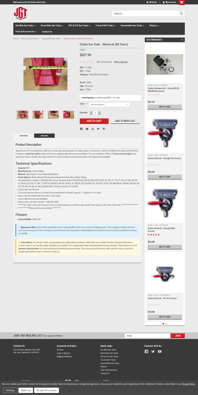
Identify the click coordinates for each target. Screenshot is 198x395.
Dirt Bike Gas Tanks (25, 25)
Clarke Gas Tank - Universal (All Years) (77, 39)
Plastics (153, 25)
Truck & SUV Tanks (105, 25)
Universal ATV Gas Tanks (50, 39)
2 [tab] (166, 324)
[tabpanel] (164, 78)
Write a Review (121, 62)
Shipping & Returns (64, 357)
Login (59, 353)
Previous (16, 74)
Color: (83, 104)
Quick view (165, 81)
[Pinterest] (104, 129)
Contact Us (47, 31)
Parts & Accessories (25, 31)
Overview (23, 136)
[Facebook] (81, 129)
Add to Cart (165, 107)
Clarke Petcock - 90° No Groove (162, 298)
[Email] (87, 129)
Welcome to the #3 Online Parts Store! (30, 2)
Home (15, 39)
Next (75, 74)
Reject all (26, 390)
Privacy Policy (188, 384)
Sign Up (67, 353)
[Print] (92, 129)
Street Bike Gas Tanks (51, 25)
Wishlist (153, 2)
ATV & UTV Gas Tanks (78, 25)
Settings (10, 390)
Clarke (150, 85)
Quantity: (84, 112)
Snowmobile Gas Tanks (131, 25)
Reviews (44, 136)
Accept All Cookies (46, 390)
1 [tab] (163, 324)
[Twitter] (98, 129)
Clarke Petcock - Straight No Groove (164, 158)
